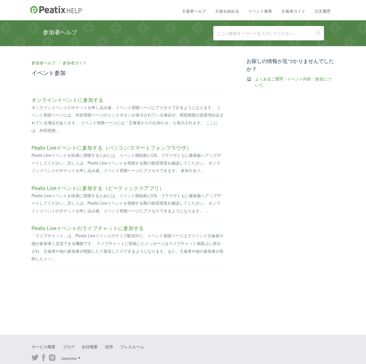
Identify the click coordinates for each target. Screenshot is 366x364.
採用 (109, 346)
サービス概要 (43, 346)
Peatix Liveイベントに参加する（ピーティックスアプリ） (97, 187)
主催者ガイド (293, 11)
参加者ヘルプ (44, 63)
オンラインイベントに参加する (67, 99)
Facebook (43, 357)
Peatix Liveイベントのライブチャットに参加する (87, 228)
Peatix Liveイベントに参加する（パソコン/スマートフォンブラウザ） (111, 147)
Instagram (52, 357)
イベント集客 (260, 11)
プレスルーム (132, 346)
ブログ (69, 346)
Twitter (35, 357)
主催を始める (227, 11)
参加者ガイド (75, 63)
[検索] (318, 33)
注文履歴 (323, 11)
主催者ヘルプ (194, 11)
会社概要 (90, 346)
